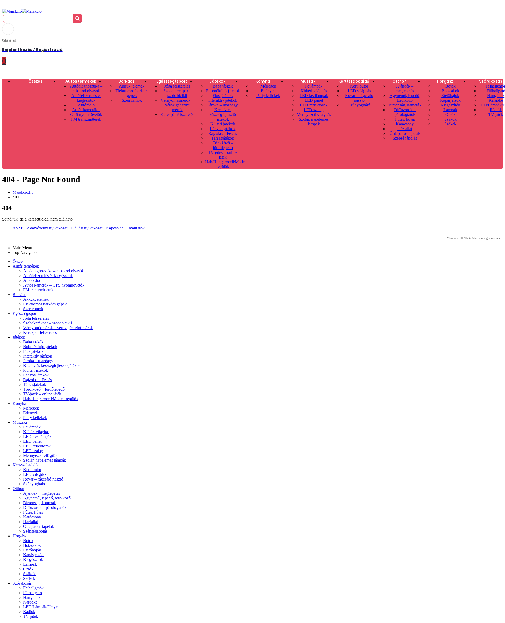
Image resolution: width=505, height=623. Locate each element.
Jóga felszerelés (177, 86)
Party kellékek (268, 95)
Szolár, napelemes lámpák (314, 121)
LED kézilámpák (314, 95)
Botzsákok (450, 91)
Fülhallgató (32, 592)
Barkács (126, 81)
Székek (450, 124)
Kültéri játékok (222, 124)
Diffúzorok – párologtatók (405, 112)
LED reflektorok (313, 105)
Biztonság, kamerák (404, 105)
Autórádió (86, 105)
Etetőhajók (450, 95)
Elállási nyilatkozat (86, 228)
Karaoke (496, 100)
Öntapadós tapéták (405, 133)
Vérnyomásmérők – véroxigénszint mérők (177, 105)
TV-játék (495, 114)
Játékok (217, 81)
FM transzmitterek (86, 119)
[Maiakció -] (22, 11)
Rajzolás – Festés (222, 133)
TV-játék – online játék (222, 154)
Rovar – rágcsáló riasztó (359, 98)
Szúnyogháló (359, 105)
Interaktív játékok (222, 100)
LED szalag (314, 110)
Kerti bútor (359, 86)
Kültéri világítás (314, 91)
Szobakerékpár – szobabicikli (177, 93)
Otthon (399, 81)
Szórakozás (490, 81)
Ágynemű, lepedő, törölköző (405, 98)
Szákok (450, 119)
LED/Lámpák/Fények (41, 607)
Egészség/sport (171, 81)
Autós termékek (80, 81)
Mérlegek (268, 86)
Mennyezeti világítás (314, 114)
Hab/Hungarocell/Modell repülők (226, 164)
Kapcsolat (114, 228)
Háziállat (404, 128)
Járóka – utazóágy (223, 105)
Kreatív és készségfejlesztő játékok (222, 114)
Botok (450, 86)
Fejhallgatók (33, 588)
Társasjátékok (222, 138)
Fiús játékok (223, 95)
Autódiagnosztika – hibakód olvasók (86, 88)
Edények (268, 91)
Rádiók (496, 110)
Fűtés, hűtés (405, 119)
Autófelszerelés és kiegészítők (86, 98)
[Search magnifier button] (77, 18)
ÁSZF (18, 228)
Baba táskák (223, 86)
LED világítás (359, 91)
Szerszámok (132, 100)
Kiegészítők (450, 105)
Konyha (263, 81)
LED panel (314, 100)
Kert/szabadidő (354, 81)
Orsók (450, 114)
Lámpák (450, 110)
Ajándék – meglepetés (405, 88)
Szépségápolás (405, 138)
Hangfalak (495, 95)
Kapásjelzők (450, 100)
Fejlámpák (313, 86)
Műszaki (308, 81)
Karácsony (405, 124)
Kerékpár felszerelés (177, 114)
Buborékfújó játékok (223, 91)
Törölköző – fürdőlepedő (223, 145)
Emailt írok (135, 228)
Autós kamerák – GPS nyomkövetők (86, 112)
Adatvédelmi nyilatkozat (47, 228)
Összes (35, 81)
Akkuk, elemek (131, 86)
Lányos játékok (222, 128)
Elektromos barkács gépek (131, 93)
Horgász (445, 81)
